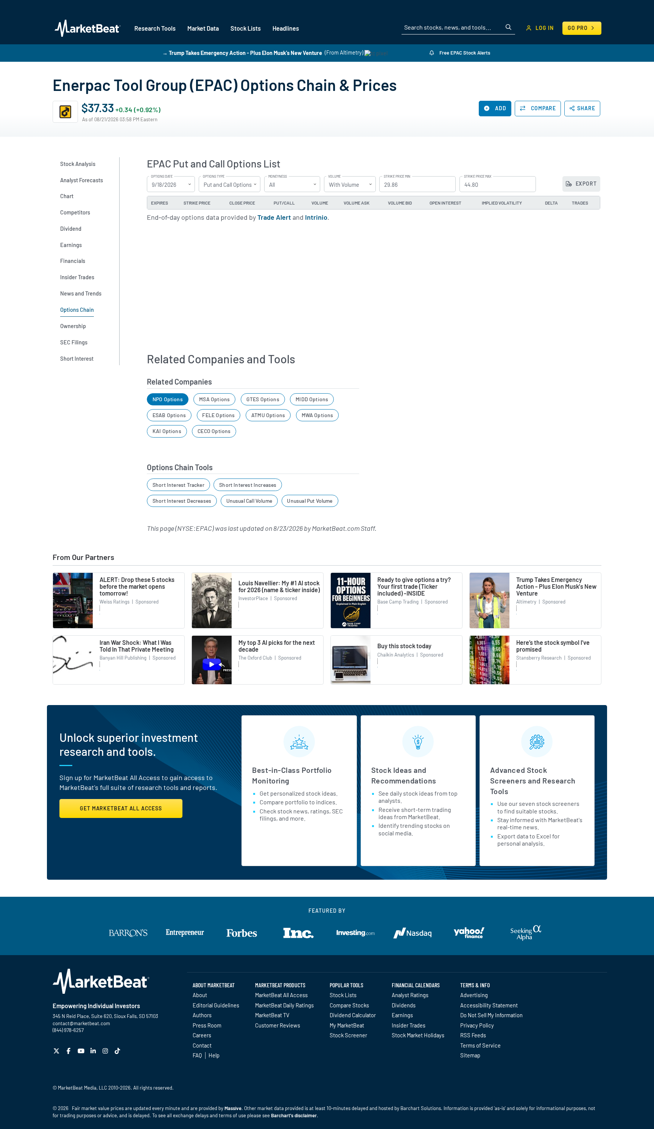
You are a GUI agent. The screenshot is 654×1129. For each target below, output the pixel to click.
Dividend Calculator (353, 1015)
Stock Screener (348, 1035)
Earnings (402, 1015)
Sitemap (470, 1055)
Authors (202, 1015)
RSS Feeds (473, 1035)
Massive (232, 1108)
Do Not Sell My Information (491, 1015)
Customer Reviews (277, 1025)
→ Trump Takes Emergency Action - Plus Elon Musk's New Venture (242, 52)
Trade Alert (274, 217)
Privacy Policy (477, 1025)
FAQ (197, 1055)
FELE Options (218, 415)
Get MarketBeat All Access (121, 808)
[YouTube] (82, 1050)
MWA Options (317, 415)
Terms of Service (480, 1045)
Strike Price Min (397, 176)
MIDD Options (312, 399)
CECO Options (214, 431)
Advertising (474, 994)
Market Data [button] (203, 28)
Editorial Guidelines (216, 1005)
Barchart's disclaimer (294, 1115)
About (200, 994)
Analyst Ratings (410, 994)
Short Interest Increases (247, 485)
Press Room (207, 1025)
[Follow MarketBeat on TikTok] (118, 1050)
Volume (334, 176)
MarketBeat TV (272, 1015)
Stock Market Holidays (418, 1035)
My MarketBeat (347, 1025)
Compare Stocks (349, 1005)
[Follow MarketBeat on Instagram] (106, 1050)
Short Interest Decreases (182, 500)
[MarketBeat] (88, 28)
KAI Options (167, 431)
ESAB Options (169, 415)
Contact (202, 1045)
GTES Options (262, 399)
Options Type (213, 176)
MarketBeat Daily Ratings (284, 1005)
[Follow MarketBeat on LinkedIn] (94, 1050)
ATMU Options (268, 415)
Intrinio (316, 217)
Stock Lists (343, 994)
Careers (202, 1035)
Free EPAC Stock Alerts (464, 53)
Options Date (162, 176)
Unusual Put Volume (309, 500)
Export (585, 183)
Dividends (404, 1005)
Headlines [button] (285, 28)
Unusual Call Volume (249, 500)
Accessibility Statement (489, 1005)
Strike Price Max (477, 176)
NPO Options (168, 399)
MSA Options (214, 399)
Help (214, 1055)
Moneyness (277, 176)
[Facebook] (69, 1050)
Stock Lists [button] (245, 28)
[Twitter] (57, 1050)
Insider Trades (408, 1025)
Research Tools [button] (155, 28)
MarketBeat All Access (281, 994)
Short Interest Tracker (178, 485)
